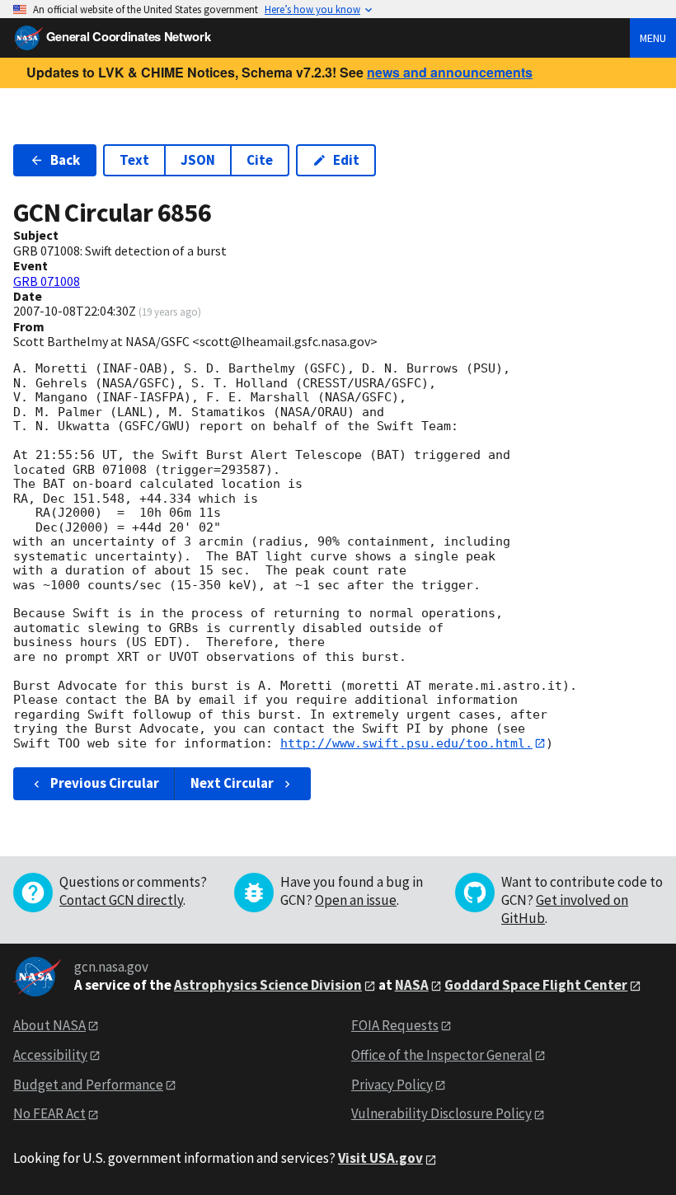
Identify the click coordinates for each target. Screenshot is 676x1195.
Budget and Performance (88, 1085)
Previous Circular (104, 783)
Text (134, 160)
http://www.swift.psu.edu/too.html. (406, 743)
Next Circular (232, 783)
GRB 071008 (46, 281)
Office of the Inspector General (442, 1055)
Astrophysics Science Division (268, 985)
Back (65, 160)
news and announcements (450, 72)
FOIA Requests (395, 1025)
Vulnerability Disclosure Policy (441, 1113)
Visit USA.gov (380, 1158)
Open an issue (356, 900)
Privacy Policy (392, 1085)
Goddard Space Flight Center (535, 985)
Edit (346, 160)
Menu (653, 37)
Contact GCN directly (121, 900)
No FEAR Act (49, 1113)
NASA (412, 985)
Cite (259, 160)
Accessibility (50, 1055)
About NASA (49, 1025)
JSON (198, 160)
